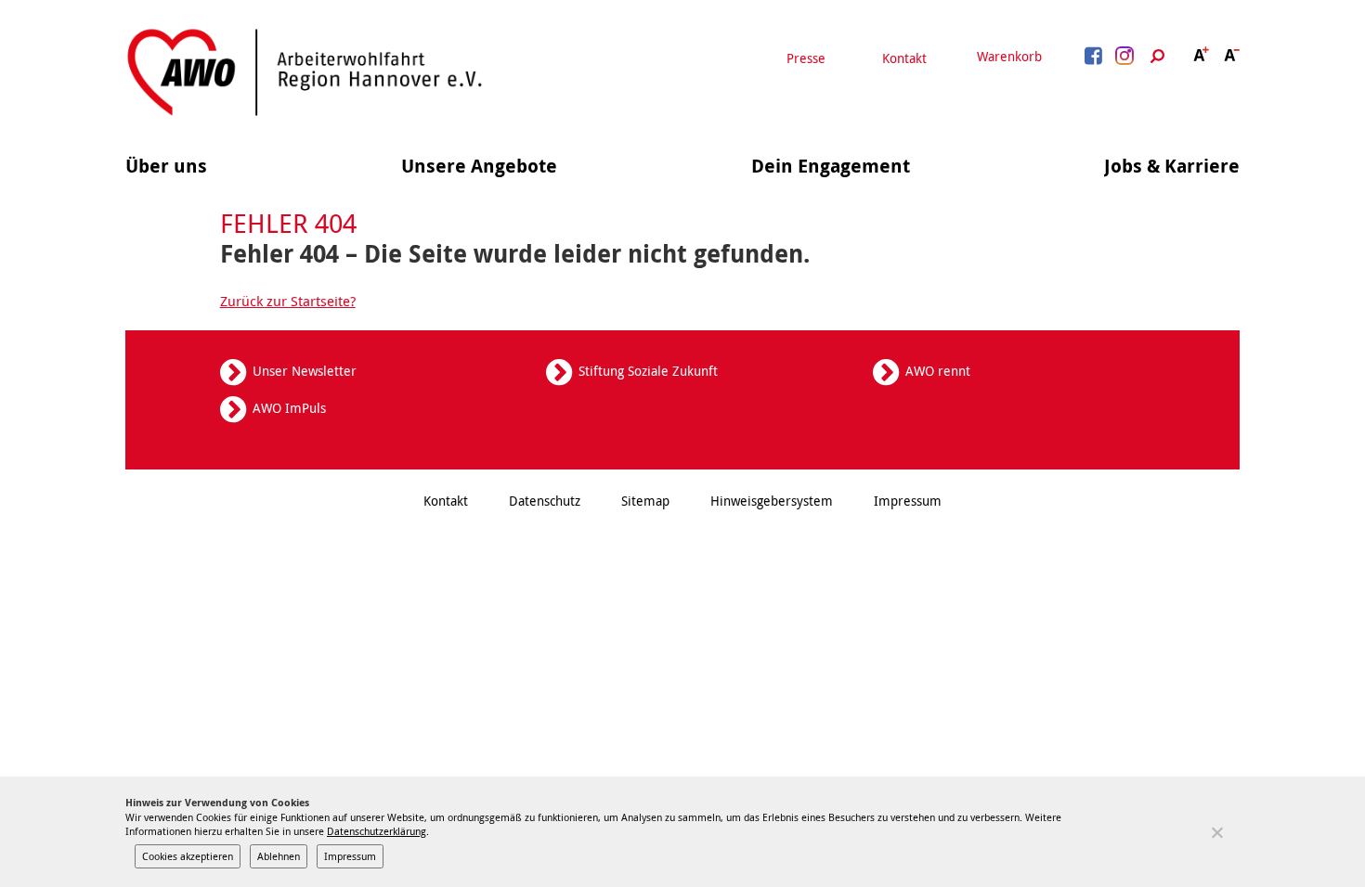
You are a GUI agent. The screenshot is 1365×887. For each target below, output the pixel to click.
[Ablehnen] (1216, 832)
